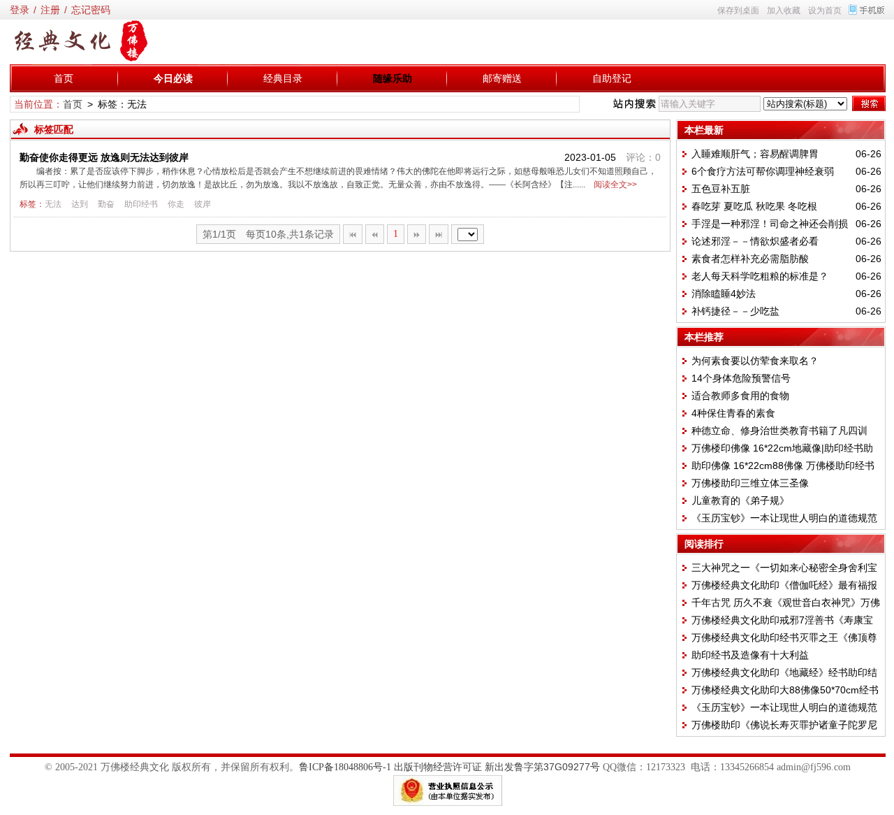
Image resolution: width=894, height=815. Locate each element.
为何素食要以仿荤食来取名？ (755, 360)
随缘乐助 (392, 78)
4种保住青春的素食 (733, 413)
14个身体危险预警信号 (741, 378)
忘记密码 (90, 9)
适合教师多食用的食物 (740, 395)
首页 (63, 78)
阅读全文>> (613, 184)
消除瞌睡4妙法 (723, 293)
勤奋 (106, 204)
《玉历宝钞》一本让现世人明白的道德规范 (784, 518)
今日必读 (173, 78)
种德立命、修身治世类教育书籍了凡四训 (779, 430)
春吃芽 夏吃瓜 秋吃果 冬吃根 (754, 206)
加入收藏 (783, 10)
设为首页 (825, 10)
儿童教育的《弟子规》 (740, 500)
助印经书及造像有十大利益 (750, 655)
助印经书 (141, 204)
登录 (19, 9)
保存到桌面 (738, 10)
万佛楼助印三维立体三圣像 (750, 483)
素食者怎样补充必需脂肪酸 (750, 258)
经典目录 (282, 78)
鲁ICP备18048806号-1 (345, 767)
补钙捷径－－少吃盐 (735, 311)
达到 (79, 204)
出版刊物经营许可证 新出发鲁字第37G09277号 (497, 766)
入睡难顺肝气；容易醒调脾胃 (755, 153)
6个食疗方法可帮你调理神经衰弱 (762, 171)
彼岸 (202, 204)
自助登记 (611, 78)
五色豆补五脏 (720, 188)
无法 (53, 204)
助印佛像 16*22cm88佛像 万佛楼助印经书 (782, 465)
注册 (50, 9)
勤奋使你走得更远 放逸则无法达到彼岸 (104, 157)
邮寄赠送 (502, 78)
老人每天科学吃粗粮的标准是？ (759, 276)
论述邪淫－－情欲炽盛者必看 (755, 241)
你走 (176, 204)
